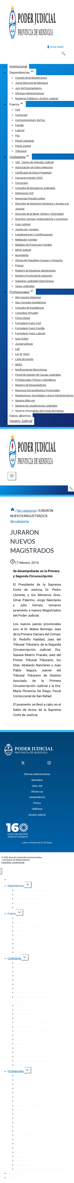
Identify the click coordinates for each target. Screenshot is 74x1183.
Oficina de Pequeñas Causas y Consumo (39, 260)
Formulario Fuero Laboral (30, 333)
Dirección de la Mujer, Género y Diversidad (39, 213)
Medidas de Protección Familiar (33, 244)
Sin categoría (19, 521)
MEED (18, 364)
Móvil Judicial (23, 249)
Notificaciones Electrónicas (31, 369)
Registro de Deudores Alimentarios (35, 270)
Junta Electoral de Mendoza (31, 82)
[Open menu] (12, 476)
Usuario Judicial (20, 421)
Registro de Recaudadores (30, 385)
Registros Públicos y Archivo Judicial (36, 98)
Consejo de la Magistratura (31, 77)
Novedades (21, 255)
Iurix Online (21, 338)
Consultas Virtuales (26, 312)
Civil (17, 109)
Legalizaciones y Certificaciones (34, 234)
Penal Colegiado (24, 140)
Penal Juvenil (23, 145)
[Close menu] (1, 871)
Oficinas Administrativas (29, 93)
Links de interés (24, 359)
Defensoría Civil (24, 193)
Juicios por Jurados (27, 229)
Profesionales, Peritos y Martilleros (35, 379)
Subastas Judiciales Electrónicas (34, 281)
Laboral (19, 130)
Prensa (19, 265)
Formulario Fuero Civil (28, 323)
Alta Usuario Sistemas (28, 297)
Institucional (18, 66)
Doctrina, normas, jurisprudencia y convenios (41, 219)
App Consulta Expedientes (30, 302)
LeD (17, 348)
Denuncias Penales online (30, 198)
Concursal (21, 115)
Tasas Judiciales (25, 286)
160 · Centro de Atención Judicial (34, 162)
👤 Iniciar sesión (55, 47)
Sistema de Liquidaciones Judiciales (36, 405)
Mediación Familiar (26, 239)
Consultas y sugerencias (12, 862)
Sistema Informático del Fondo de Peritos (39, 410)
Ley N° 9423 (22, 354)
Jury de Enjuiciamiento (28, 88)
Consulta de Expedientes (29, 307)
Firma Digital (22, 318)
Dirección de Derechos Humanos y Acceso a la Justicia (42, 206)
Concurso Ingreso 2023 (29, 177)
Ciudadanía (14, 958)
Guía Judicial (22, 224)
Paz (17, 135)
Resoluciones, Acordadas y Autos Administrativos (44, 395)
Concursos (21, 182)
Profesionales (16, 1071)
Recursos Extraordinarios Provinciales (37, 390)
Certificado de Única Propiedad (33, 172)
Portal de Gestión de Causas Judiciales (38, 374)
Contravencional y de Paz (30, 120)
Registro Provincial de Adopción (33, 275)
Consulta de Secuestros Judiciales (35, 188)
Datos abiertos (20, 416)
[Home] (12, 511)
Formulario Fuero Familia (30, 328)
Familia (19, 125)
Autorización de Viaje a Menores (34, 167)
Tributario (21, 151)
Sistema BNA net (25, 400)
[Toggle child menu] (27, 885)
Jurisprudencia (24, 343)
